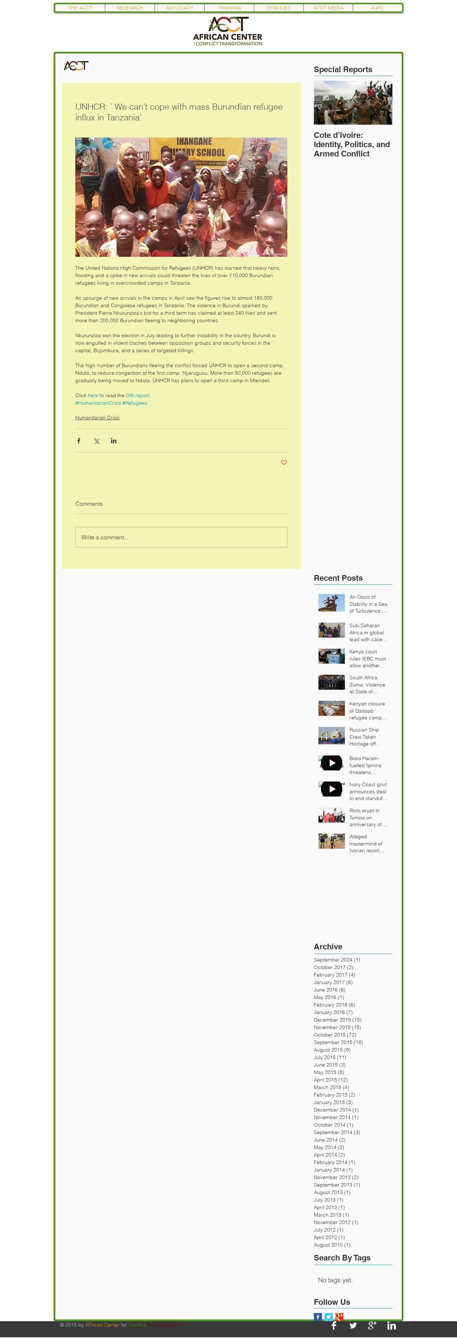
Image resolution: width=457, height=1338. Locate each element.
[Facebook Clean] (334, 1325)
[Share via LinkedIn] (113, 440)
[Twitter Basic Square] (329, 1317)
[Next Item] (381, 102)
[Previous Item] (325, 102)
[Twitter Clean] (353, 1325)
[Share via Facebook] (78, 440)
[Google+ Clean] (372, 1325)
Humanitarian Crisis (97, 417)
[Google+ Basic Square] (339, 1317)
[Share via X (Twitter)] (96, 440)
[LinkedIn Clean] (391, 1325)
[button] (130, 7)
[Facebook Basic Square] (318, 1317)
